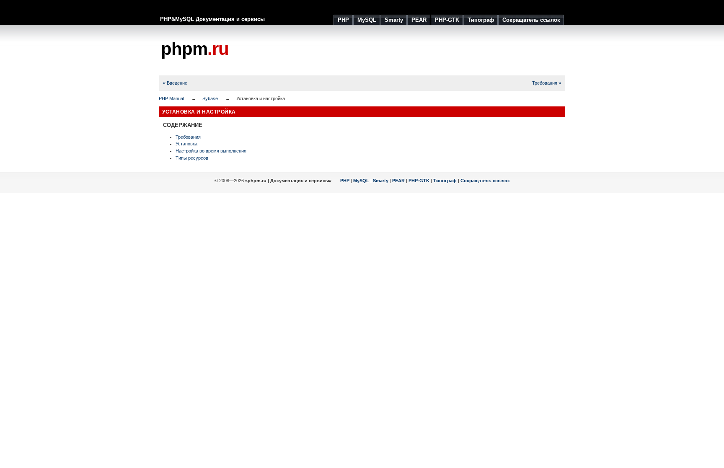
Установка (186, 143)
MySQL (361, 180)
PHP (344, 180)
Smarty (380, 180)
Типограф (445, 180)
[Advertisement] (412, 50)
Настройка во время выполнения (211, 150)
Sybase (210, 98)
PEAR (398, 180)
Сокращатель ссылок (485, 180)
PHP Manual (171, 98)
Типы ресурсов (192, 157)
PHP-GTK (419, 180)
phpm (195, 49)
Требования (188, 137)
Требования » (546, 82)
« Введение (175, 82)
